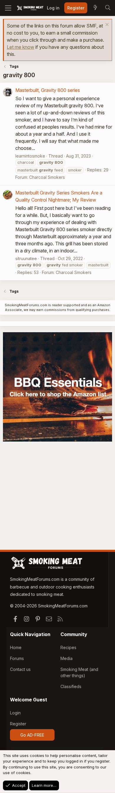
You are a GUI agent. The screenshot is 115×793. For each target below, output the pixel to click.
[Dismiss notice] (106, 25)
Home (16, 647)
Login (15, 712)
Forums (17, 658)
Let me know (20, 47)
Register (18, 723)
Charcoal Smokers (47, 177)
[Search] (107, 8)
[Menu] (8, 8)
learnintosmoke (30, 155)
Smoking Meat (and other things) (79, 672)
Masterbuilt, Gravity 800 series (47, 90)
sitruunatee (26, 258)
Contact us (20, 669)
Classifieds (70, 686)
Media (66, 658)
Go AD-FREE (32, 734)
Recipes (68, 647)
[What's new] (95, 8)
